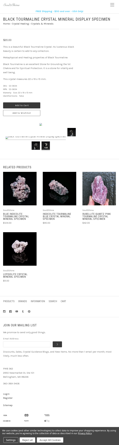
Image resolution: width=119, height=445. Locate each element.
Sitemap (8, 405)
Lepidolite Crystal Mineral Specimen (15, 275)
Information (38, 301)
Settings (11, 440)
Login (6, 393)
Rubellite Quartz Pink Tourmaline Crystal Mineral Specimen (96, 216)
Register (8, 397)
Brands (22, 301)
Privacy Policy (84, 433)
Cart (63, 301)
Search (53, 301)
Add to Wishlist (22, 113)
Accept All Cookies (50, 440)
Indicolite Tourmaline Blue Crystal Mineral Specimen (57, 216)
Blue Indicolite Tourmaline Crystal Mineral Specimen (16, 216)
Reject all (27, 440)
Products (9, 301)
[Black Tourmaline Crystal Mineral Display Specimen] (36, 138)
